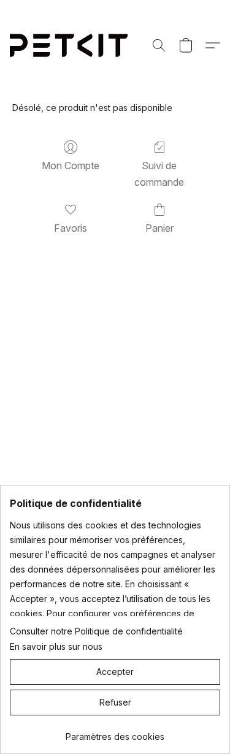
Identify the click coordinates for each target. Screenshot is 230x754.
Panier (159, 228)
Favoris (70, 228)
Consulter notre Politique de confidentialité (96, 631)
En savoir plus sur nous (56, 646)
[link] (115, 732)
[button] (72, 45)
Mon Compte (70, 165)
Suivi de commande (159, 173)
